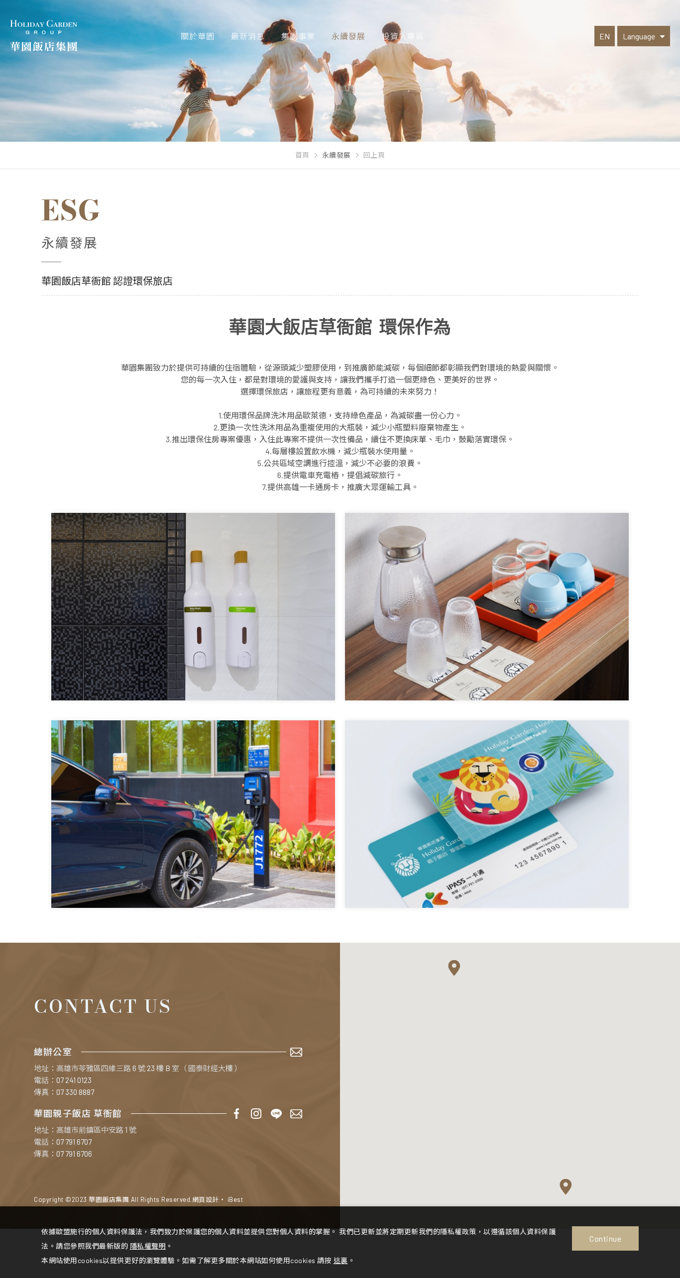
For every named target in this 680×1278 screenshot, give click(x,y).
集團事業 (298, 36)
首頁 (302, 155)
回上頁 (374, 155)
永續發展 (348, 36)
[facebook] (236, 1114)
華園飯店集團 (43, 36)
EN (604, 36)
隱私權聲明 (148, 1246)
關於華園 (198, 36)
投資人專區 (403, 36)
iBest (235, 1199)
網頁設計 (205, 1199)
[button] (454, 968)
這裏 (341, 1260)
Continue (605, 1238)
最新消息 (248, 36)
